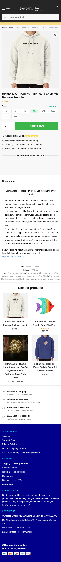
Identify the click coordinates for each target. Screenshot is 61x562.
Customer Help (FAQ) (12, 480)
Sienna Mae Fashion (16, 273)
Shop (11, 28)
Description (8, 181)
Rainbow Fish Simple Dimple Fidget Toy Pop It (45, 323)
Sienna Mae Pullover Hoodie (48, 279)
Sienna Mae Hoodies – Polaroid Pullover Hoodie (15, 323)
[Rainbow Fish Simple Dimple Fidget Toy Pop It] (45, 305)
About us (6, 436)
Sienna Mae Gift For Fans (37, 273)
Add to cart (37, 125)
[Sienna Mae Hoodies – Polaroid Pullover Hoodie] (15, 305)
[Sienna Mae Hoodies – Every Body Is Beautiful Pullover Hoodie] (45, 348)
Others (17, 28)
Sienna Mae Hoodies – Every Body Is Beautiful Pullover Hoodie (45, 367)
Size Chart (53, 106)
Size (4, 106)
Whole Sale (7, 484)
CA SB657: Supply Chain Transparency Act (22, 452)
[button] (6, 111)
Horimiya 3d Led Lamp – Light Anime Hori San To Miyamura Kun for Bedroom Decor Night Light (15, 371)
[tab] (30, 181)
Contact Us (7, 476)
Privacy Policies (9, 444)
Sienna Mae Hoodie (24, 276)
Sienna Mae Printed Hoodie (24, 279)
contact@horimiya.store (20, 532)
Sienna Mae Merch (40, 276)
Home (4, 28)
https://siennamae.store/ (13, 256)
